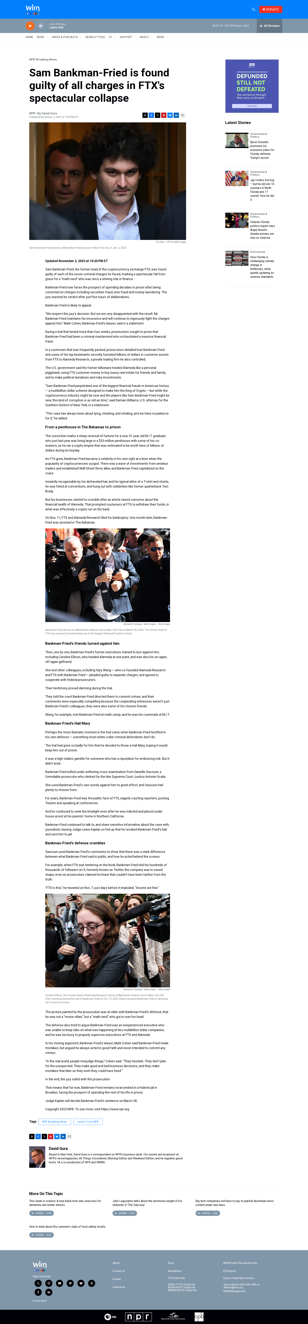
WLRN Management (234, 1291)
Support (126, 37)
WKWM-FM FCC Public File (182, 1290)
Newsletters (95, 37)
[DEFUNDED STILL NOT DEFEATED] (252, 86)
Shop (171, 1263)
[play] (30, 26)
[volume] (41, 26)
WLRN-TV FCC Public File (181, 1284)
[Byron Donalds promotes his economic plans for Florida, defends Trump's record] (236, 140)
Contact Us (119, 1271)
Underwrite (119, 1287)
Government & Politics (258, 135)
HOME (29, 37)
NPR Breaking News (43, 59)
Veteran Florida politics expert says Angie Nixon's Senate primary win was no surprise (262, 229)
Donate (117, 1279)
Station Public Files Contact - (239, 1278)
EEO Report (229, 1271)
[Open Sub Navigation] (47, 37)
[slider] (46, 26)
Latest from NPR (88, 1121)
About (144, 37)
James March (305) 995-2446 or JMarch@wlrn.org (241, 1286)
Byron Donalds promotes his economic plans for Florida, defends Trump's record (262, 149)
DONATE (272, 9)
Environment (257, 251)
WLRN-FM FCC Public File (181, 1287)
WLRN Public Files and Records (240, 1263)
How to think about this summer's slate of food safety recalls (67, 1226)
